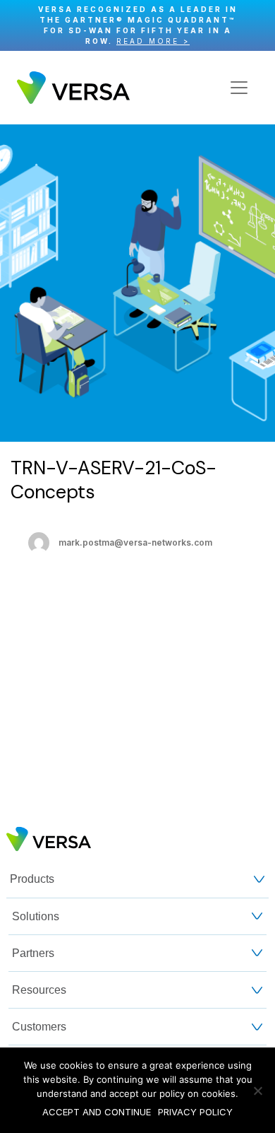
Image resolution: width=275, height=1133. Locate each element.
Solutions (35, 916)
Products (32, 879)
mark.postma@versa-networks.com (135, 542)
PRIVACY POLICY (195, 1111)
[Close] (257, 26)
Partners (33, 953)
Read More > (153, 41)
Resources (39, 990)
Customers (39, 1027)
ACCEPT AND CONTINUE (96, 1111)
